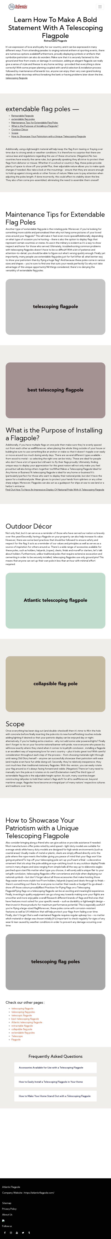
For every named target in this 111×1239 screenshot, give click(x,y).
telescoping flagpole (17, 78)
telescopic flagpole (21, 1015)
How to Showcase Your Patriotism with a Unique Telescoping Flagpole (48, 136)
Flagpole (16, 1039)
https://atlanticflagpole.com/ (39, 1192)
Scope (14, 132)
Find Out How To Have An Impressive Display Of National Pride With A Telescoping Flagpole (55, 489)
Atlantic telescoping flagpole (26, 1022)
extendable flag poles (23, 119)
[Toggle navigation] (100, 7)
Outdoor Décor (19, 129)
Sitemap (6, 1203)
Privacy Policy (9, 1208)
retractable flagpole (22, 1025)
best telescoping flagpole (25, 1018)
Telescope (17, 1036)
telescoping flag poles (23, 1011)
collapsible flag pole (21, 1029)
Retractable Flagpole (22, 115)
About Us (7, 1214)
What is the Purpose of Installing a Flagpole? (34, 126)
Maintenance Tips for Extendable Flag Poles (34, 122)
